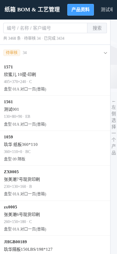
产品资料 (81, 9)
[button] (55, 53)
